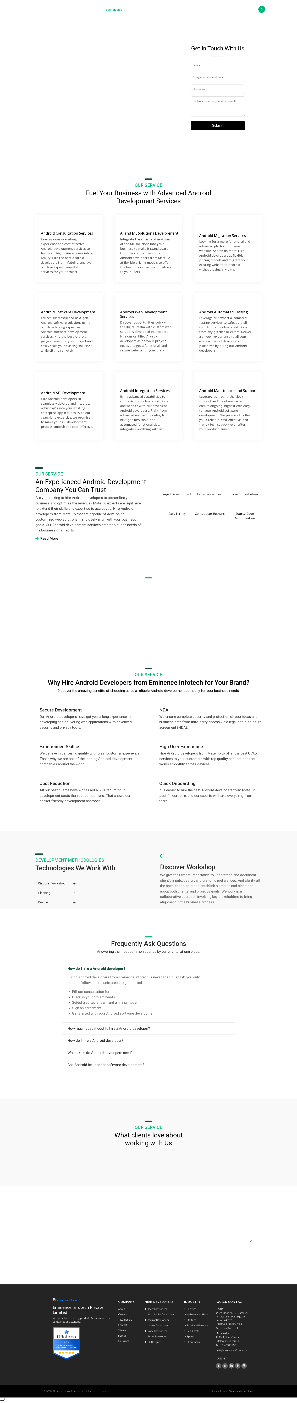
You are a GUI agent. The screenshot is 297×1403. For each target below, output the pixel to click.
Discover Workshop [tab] (51, 883)
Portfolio (169, 10)
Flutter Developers (157, 1336)
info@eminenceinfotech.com (66, 1254)
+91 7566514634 (228, 1328)
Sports (190, 1336)
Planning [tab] (44, 893)
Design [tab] (43, 902)
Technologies (113, 10)
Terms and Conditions (241, 1391)
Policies (122, 1335)
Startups (191, 1320)
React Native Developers (160, 1314)
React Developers (157, 1309)
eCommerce (194, 1342)
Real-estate (193, 1331)
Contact (122, 1325)
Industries (143, 10)
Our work (123, 1341)
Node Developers (157, 1331)
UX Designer (154, 1342)
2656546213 (53, 1237)
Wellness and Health (198, 1314)
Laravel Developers (157, 1325)
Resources (217, 10)
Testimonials (125, 1319)
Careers (122, 1314)
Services (85, 10)
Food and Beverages (198, 1325)
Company (190, 10)
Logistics (191, 1309)
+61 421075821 (227, 1345)
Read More (48, 538)
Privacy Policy (219, 1391)
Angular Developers (158, 1320)
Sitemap (123, 1330)
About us (123, 1309)
